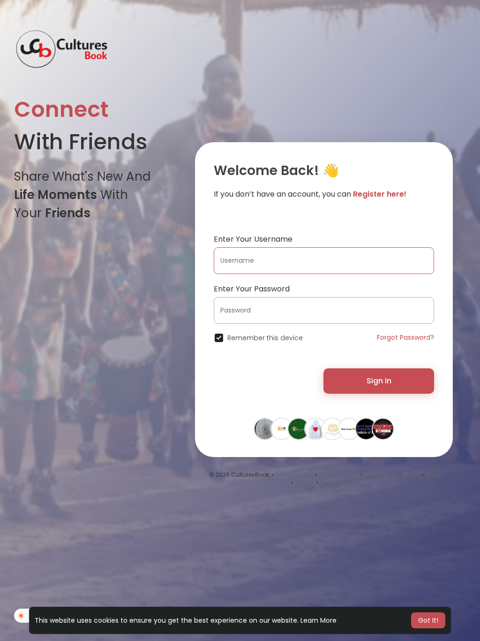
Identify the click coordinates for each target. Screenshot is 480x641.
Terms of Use (294, 475)
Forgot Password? (405, 337)
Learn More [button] (318, 620)
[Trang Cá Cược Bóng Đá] (383, 428)
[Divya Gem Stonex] (265, 428)
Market (303, 483)
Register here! (379, 194)
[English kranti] (366, 428)
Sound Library (339, 483)
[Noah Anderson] (298, 428)
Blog (432, 475)
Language (327, 491)
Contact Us (380, 475)
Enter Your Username (253, 239)
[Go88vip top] (281, 428)
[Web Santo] (349, 428)
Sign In (379, 380)
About (411, 475)
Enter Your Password (252, 288)
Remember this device (265, 338)
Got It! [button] (428, 620)
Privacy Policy (338, 475)
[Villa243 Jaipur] (332, 428)
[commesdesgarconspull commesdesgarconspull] (315, 428)
